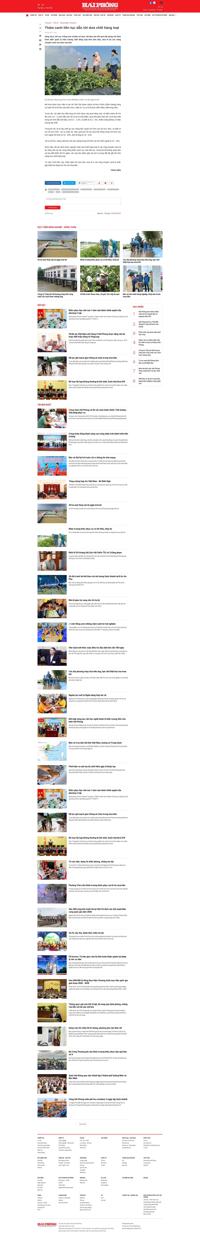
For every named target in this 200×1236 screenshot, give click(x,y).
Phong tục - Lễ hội (64, 1180)
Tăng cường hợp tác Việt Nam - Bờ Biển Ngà (90, 481)
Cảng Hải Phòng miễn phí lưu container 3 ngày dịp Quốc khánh (98, 1099)
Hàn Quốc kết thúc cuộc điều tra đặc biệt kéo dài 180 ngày (96, 647)
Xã (123, 1160)
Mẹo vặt (40, 1190)
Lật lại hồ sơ (41, 1207)
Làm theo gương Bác (44, 1145)
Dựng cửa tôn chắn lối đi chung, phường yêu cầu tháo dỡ (95, 1028)
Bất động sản (87, 15)
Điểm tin (82, 1198)
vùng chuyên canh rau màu (70, 192)
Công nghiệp (62, 1140)
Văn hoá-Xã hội (63, 1202)
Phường (124, 1163)
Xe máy (103, 1200)
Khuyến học (125, 1143)
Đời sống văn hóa (64, 1160)
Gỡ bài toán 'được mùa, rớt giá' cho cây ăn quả (99, 294)
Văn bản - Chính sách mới (150, 1200)
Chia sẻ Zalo (70, 183)
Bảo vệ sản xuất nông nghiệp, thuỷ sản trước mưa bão (142, 295)
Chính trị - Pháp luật (64, 1198)
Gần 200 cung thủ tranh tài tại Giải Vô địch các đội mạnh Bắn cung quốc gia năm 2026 (97, 910)
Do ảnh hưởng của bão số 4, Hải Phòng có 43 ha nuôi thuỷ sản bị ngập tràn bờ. (94, 508)
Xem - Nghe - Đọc (64, 1165)
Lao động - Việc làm (86, 1143)
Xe (102, 1195)
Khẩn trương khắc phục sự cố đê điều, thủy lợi (99, 260)
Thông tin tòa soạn (127, 1223)
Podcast (159, 10)
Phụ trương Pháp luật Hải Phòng (152, 1196)
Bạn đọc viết (83, 1180)
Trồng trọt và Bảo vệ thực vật (70, 189)
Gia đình (40, 1180)
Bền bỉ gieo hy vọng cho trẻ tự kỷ (84, 600)
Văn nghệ (110, 15)
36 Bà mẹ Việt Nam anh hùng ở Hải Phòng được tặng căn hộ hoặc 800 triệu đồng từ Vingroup (97, 335)
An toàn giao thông (85, 1207)
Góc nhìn (54, 15)
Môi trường (83, 1145)
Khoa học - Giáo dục (65, 15)
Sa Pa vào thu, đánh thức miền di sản (86, 933)
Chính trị (33, 15)
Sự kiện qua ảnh (127, 1178)
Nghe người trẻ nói (85, 1210)
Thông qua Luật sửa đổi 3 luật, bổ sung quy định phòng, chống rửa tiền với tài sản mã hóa (98, 1005)
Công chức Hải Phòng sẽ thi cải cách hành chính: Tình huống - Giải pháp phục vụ (98, 411)
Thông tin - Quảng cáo (130, 1195)
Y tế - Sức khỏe (84, 1140)
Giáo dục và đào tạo (128, 1140)
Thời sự (82, 1200)
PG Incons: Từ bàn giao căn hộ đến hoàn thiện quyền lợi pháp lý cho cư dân (97, 958)
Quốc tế (118, 15)
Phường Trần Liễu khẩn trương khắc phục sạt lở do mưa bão (97, 885)
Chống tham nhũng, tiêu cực (151, 1145)
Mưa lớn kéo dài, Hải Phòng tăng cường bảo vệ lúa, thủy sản (149, 371)
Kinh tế (40, 15)
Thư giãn (82, 1170)
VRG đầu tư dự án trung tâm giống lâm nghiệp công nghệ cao (150, 381)
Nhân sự (40, 1150)
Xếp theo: (100, 213)
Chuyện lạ (104, 1182)
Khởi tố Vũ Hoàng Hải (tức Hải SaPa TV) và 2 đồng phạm (95, 552)
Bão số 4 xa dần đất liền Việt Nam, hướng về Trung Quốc (95, 743)
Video (145, 10)
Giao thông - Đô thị (64, 1148)
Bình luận (103, 1163)
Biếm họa (82, 1172)
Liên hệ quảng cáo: (128, 1228)
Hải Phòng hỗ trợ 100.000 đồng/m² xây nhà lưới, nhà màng (148, 324)
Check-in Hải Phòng (86, 1205)
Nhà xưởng (41, 1163)
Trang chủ (48, 23)
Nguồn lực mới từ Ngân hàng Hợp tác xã (87, 695)
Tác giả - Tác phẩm (64, 1163)
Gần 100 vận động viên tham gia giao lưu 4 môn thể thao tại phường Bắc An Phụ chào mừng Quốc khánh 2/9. (96, 584)
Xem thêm (82, 1124)
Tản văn (82, 1165)
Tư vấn (145, 1148)
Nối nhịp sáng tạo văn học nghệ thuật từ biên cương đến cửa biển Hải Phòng (97, 720)
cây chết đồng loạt (113, 189)
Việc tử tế (83, 1148)
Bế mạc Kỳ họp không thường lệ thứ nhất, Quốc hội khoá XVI (97, 381)
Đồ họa (145, 1178)
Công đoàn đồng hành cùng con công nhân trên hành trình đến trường (98, 435)
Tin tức (40, 1140)
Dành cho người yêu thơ (87, 1163)
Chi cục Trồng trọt (54, 189)
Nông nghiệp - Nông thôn (68, 23)
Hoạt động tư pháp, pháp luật (152, 1202)
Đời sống (148, 15)
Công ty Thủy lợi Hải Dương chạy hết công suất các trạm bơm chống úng (55, 295)
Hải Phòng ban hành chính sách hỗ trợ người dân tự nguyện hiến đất (149, 314)
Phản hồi (82, 1182)
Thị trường (62, 1145)
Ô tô (102, 1198)
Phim (39, 1210)
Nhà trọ (40, 1167)
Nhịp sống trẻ (42, 1182)
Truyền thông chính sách (150, 1204)
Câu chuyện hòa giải (149, 1207)
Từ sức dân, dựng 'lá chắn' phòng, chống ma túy (91, 861)
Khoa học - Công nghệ (128, 1145)
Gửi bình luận (52, 207)
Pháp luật (77, 15)
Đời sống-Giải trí (84, 1202)
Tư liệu (103, 1165)
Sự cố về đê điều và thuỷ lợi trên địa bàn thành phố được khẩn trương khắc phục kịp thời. (97, 532)
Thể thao (140, 15)
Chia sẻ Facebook (54, 183)
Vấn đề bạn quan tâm (149, 1209)
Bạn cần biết (147, 1214)
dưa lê (58, 192)
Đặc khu (124, 1165)
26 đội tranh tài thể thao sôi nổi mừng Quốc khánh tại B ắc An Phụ (97, 577)
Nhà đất (40, 1160)
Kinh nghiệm (104, 1185)
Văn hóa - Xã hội (42, 1202)
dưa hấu (51, 192)
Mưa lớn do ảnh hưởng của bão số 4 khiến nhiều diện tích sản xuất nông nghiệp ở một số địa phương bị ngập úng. (98, 679)
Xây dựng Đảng (42, 1143)
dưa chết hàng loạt (99, 189)
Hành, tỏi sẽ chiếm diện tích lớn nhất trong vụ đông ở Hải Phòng (150, 342)
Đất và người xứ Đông (159, 15)
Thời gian (107, 213)
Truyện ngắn (83, 1160)
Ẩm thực (40, 1187)
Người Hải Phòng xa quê (66, 1187)
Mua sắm (40, 1185)
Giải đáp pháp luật (148, 1212)
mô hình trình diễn (86, 189)
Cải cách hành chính (43, 1148)
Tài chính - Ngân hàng (65, 1150)
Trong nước (146, 1163)
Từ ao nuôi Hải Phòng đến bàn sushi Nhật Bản (149, 362)
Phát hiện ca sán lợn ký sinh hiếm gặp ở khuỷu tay (92, 766)
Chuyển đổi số (126, 1148)
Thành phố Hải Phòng (149, 1160)
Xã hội (47, 15)
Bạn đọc (171, 15)
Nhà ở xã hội (41, 1165)
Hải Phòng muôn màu (44, 1205)
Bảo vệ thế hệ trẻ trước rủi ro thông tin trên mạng (92, 457)
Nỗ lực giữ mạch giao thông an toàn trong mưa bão (93, 358)
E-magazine (152, 10)
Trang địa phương (128, 15)
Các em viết (83, 1167)
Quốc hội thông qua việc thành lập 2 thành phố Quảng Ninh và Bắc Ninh (97, 1076)
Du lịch (103, 1178)
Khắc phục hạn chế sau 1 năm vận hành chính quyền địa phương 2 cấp (95, 311)
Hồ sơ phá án (147, 1143)
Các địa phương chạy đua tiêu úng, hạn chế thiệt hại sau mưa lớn (141, 261)
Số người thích (116, 213)
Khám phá (104, 1180)
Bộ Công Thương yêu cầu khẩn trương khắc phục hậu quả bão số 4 (98, 1053)
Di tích (60, 1182)
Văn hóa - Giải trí (99, 15)
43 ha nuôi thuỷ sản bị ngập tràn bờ (52, 260)
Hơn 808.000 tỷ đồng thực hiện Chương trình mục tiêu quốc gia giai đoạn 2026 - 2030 (98, 981)
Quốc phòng (41, 1152)
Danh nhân (62, 1185)
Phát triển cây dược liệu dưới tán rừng (150, 333)
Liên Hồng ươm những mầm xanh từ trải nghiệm (93, 624)
